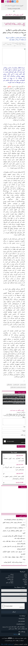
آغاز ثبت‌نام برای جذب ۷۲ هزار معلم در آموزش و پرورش (14, 547)
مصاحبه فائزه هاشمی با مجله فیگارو (18, 387)
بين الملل (25, 579)
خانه (24, 23)
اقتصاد (25, 575)
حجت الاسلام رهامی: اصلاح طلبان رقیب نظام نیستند (14, 395)
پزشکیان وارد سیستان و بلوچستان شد (14, 519)
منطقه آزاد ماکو (9, 582)
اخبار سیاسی (23, 384)
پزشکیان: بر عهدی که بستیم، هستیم (15, 527)
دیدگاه (24, 417)
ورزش (11, 574)
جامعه (25, 582)
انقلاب (25, 584)
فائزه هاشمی (16, 384)
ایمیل (23, 430)
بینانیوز (9, 638)
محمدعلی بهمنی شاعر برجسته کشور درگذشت (14, 523)
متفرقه (11, 581)
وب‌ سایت (23, 434)
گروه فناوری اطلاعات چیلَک (7, 644)
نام (24, 426)
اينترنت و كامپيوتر (9, 577)
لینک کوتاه (9, 44)
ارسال (14, 611)
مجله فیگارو (9, 384)
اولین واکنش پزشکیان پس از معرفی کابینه (14, 532)
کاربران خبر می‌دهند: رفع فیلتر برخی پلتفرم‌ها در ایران (14, 542)
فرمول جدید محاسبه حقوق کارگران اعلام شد (14, 553)
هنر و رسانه (10, 575)
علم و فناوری (10, 579)
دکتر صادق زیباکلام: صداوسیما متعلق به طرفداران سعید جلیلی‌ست (14, 398)
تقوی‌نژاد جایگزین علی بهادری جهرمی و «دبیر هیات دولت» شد (14, 537)
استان (25, 574)
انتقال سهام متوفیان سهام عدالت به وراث (14, 558)
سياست (19, 23)
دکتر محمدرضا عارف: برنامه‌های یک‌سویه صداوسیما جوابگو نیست (14, 401)
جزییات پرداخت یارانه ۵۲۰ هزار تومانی (14, 562)
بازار (26, 577)
